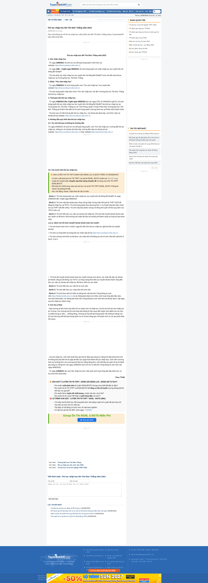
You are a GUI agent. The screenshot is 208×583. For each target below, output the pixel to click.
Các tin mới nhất (55, 505)
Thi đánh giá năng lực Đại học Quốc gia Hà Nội (144, 33)
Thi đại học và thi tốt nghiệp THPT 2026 (142, 25)
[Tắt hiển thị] (118, 570)
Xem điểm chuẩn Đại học (94, 556)
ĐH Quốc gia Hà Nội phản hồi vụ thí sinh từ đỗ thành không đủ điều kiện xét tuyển (79, 511)
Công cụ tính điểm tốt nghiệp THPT (114, 557)
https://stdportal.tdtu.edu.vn (62, 296)
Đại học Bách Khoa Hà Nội (138, 48)
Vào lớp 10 (57, 15)
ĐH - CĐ (64, 15)
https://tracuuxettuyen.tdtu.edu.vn (67, 65)
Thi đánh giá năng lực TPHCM (139, 28)
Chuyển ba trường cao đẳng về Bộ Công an (66, 508)
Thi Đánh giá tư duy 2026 (138, 38)
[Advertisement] (87, 49)
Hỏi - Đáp (71, 15)
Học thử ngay (113, 178)
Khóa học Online (113, 550)
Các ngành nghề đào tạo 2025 (115, 563)
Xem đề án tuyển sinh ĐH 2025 (95, 551)
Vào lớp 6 (50, 15)
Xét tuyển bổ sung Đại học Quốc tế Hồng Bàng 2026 (69, 516)
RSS (159, 15)
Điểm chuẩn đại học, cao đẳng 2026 (141, 45)
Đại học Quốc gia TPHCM (138, 52)
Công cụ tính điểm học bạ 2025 (95, 563)
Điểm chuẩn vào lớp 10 (115, 567)
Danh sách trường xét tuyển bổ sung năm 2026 (143, 158)
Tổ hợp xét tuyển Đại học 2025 (94, 569)
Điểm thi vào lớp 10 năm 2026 (139, 41)
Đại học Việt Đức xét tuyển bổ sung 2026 (143, 163)
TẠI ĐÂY (88, 410)
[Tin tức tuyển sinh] (61, 4)
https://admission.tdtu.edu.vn (102, 132)
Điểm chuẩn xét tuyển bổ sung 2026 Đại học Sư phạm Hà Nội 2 (72, 513)
